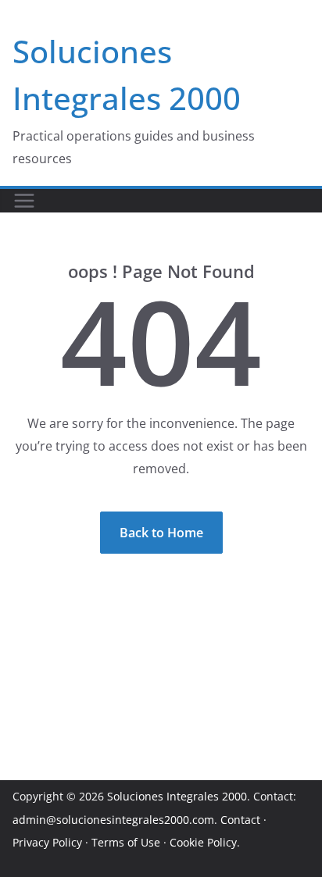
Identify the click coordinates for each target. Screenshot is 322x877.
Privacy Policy (47, 842)
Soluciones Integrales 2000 (177, 796)
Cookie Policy (203, 842)
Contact (240, 819)
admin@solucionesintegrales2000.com (113, 819)
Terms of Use (125, 842)
